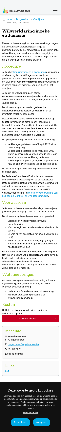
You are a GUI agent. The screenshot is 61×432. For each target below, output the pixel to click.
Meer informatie (30, 412)
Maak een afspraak (28, 318)
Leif (7, 371)
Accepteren (20, 422)
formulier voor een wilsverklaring (29, 72)
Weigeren (41, 422)
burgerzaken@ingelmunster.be (23, 344)
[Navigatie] (55, 11)
